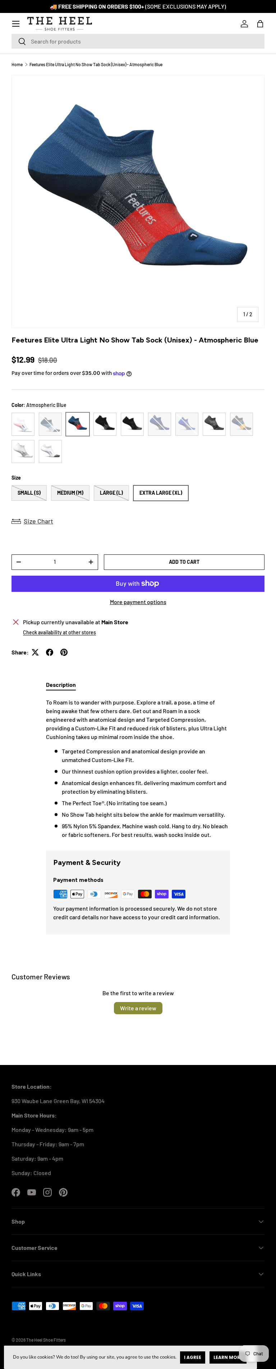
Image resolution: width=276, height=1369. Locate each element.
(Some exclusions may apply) (185, 6)
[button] (260, 24)
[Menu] (16, 24)
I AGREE (192, 1357)
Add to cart (184, 562)
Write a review (138, 1008)
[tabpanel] (138, 768)
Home (17, 64)
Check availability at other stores (59, 632)
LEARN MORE (228, 1357)
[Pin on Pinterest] (64, 652)
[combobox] (138, 41)
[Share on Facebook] (49, 652)
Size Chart (38, 521)
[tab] (61, 684)
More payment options (138, 601)
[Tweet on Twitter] (35, 652)
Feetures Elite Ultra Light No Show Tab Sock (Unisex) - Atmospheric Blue (95, 64)
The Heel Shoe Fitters (46, 1339)
